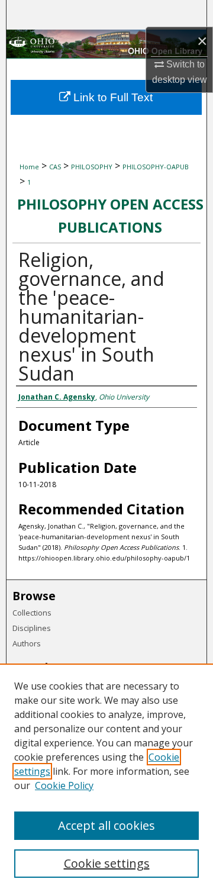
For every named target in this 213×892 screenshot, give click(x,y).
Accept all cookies (106, 825)
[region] (106, 778)
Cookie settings (107, 863)
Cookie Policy (64, 785)
